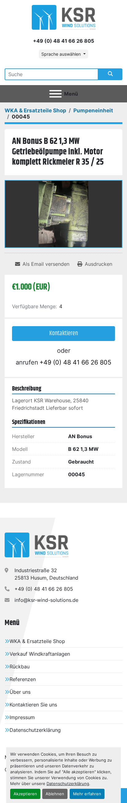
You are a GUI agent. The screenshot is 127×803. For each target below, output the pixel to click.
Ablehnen (55, 794)
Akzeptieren (25, 794)
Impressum (22, 717)
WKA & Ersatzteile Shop (37, 641)
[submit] (110, 74)
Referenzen (23, 679)
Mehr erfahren (87, 794)
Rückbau (20, 666)
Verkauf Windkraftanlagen (40, 654)
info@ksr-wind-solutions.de (46, 600)
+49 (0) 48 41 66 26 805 (63, 41)
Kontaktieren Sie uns (33, 705)
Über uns (20, 692)
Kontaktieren (63, 333)
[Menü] (55, 93)
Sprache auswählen (61, 54)
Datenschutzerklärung (68, 783)
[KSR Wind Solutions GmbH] (36, 545)
